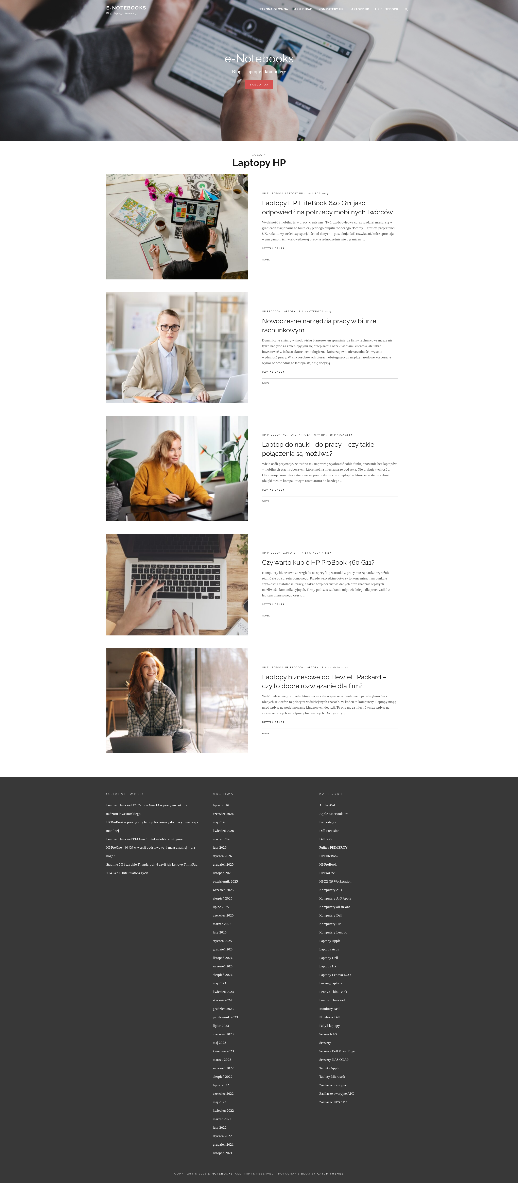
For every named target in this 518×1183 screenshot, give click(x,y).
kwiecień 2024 (223, 992)
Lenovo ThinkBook (333, 992)
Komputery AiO (330, 890)
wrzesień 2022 (223, 1068)
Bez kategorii (329, 822)
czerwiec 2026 (223, 814)
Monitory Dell (329, 1009)
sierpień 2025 (222, 898)
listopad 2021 (222, 1153)
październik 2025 (225, 881)
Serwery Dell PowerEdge (337, 1051)
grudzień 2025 (223, 864)
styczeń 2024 (222, 1000)
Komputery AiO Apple (335, 898)
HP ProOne (327, 873)
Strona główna (273, 9)
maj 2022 (219, 1102)
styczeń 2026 (222, 856)
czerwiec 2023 (223, 1034)
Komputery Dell (330, 915)
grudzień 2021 (223, 1144)
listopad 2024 (222, 958)
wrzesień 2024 (223, 966)
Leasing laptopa (330, 983)
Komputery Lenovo (333, 932)
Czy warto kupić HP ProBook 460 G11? (318, 562)
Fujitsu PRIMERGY (333, 847)
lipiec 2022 (221, 1085)
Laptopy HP (359, 9)
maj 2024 (219, 983)
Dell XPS (325, 839)
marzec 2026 (222, 839)
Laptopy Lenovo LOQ (335, 975)
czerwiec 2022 (223, 1094)
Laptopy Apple (330, 941)
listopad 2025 (222, 873)
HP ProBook (271, 311)
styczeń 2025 (222, 941)
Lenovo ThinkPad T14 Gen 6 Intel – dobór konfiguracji (146, 839)
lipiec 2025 (221, 907)
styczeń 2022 (222, 1136)
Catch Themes (330, 1173)
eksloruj (261, 86)
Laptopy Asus (329, 949)
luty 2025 (220, 932)
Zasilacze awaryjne (333, 1085)
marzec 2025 (222, 924)
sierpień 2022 (222, 1077)
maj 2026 (219, 822)
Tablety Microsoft (332, 1077)
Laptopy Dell (328, 958)
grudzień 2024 (223, 949)
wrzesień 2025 (223, 890)
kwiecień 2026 (223, 831)
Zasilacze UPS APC (333, 1102)
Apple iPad (303, 9)
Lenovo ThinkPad (332, 1000)
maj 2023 (219, 1043)
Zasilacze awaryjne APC (336, 1094)
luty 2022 (220, 1127)
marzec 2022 (222, 1119)
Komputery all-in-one (334, 907)
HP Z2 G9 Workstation (335, 881)
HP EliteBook (386, 9)
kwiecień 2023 (223, 1051)
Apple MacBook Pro (333, 814)
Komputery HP (331, 9)
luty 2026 (220, 847)
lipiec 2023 (221, 1026)
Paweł (266, 259)
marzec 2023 (222, 1060)
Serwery (325, 1043)
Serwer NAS (328, 1034)
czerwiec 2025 (223, 915)
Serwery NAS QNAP (333, 1060)
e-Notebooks (126, 8)
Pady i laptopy (329, 1026)
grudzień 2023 (223, 1009)
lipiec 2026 (221, 805)
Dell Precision (329, 831)
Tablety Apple (329, 1068)
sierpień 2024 (222, 975)
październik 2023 (225, 1017)
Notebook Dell (329, 1017)
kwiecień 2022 (223, 1110)
